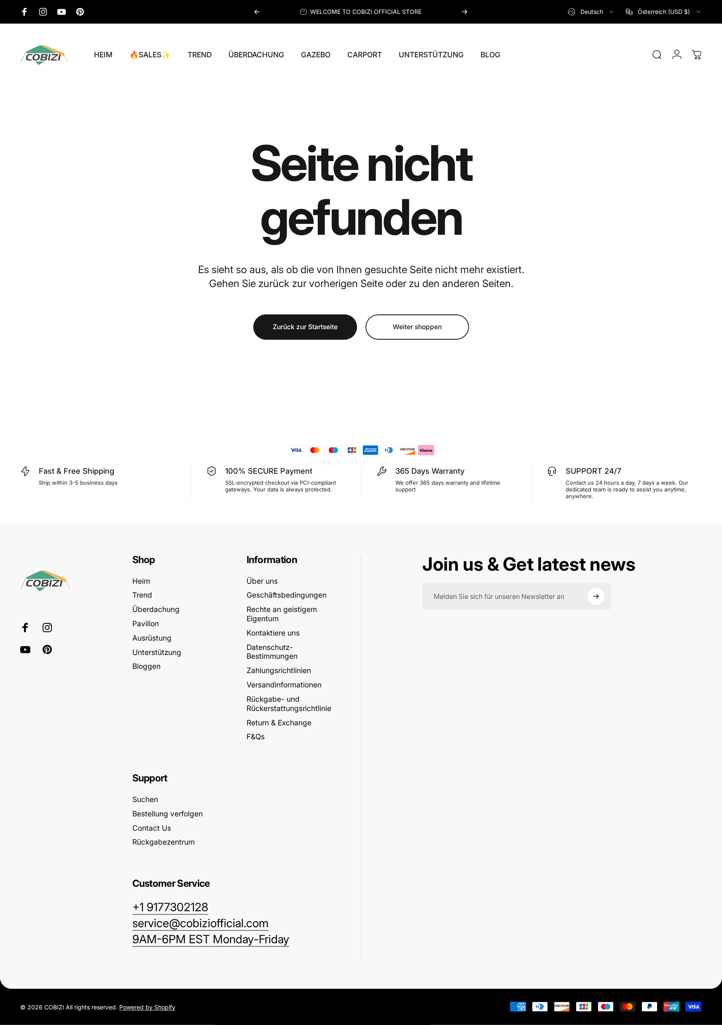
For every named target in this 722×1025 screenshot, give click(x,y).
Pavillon (145, 623)
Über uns (262, 581)
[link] (210, 939)
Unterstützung (156, 652)
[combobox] (591, 12)
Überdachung (156, 609)
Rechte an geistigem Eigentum (282, 614)
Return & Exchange (279, 722)
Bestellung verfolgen (167, 813)
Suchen (145, 799)
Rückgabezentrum (163, 841)
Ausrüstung (152, 637)
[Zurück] (257, 12)
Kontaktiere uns (273, 632)
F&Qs (256, 736)
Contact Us (151, 828)
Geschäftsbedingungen (287, 594)
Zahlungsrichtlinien (279, 670)
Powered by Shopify (147, 1006)
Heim (141, 581)
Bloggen (146, 666)
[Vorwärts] (464, 12)
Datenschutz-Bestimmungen (272, 652)
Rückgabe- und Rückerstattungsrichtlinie (289, 704)
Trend (142, 594)
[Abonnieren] (596, 596)
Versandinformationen (284, 684)
